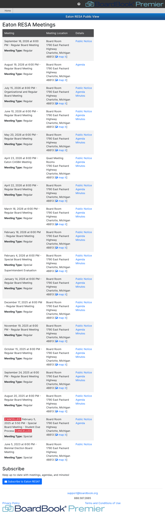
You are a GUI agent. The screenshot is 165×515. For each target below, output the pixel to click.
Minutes (80, 95)
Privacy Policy (11, 503)
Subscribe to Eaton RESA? (23, 481)
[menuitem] (79, 4)
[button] (79, 4)
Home (8, 10)
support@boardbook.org (82, 493)
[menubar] (82, 4)
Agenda (80, 64)
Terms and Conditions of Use (103, 503)
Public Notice (84, 41)
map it (62, 56)
